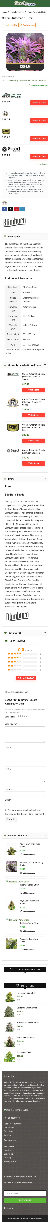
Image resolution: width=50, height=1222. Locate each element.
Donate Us (8, 1154)
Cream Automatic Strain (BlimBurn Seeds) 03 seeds (33, 402)
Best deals (8, 1131)
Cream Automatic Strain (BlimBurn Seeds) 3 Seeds (33, 427)
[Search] (46, 3)
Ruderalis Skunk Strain (29, 885)
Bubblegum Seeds (25, 1052)
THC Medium (32, 80)
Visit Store (39, 102)
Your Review (11, 724)
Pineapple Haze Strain (26, 993)
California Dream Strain (27, 1008)
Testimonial (9, 1146)
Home (4, 12)
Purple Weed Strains (12, 1124)
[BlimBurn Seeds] (14, 221)
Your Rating (10, 717)
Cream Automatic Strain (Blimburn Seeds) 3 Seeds (33, 377)
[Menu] (3, 3)
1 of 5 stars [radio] (18, 716)
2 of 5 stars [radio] (19, 716)
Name (8, 789)
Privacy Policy (10, 1161)
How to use (9, 1150)
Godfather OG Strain (26, 1037)
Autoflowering (17, 12)
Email (8, 800)
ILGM (18, 1000)
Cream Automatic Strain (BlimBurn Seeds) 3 (33, 451)
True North (42, 80)
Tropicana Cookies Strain (28, 1022)
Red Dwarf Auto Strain (29, 923)
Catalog (7, 1135)
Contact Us (9, 1127)
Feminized (23, 80)
